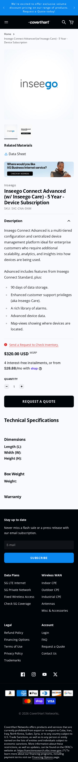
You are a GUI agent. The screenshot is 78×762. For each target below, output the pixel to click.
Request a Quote (53, 646)
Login (45, 633)
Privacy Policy (13, 653)
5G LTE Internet (15, 583)
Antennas (48, 604)
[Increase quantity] (21, 386)
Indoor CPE (49, 583)
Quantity (10, 379)
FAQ (44, 640)
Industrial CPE (51, 597)
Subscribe (38, 558)
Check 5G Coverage (17, 604)
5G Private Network (17, 590)
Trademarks (12, 660)
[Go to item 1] (10, 131)
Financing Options (17, 640)
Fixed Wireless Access (19, 597)
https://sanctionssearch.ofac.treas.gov (39, 750)
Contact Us (49, 653)
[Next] (74, 7)
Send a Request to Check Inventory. (34, 345)
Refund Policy (13, 633)
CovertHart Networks (44, 713)
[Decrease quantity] (6, 386)
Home (7, 34)
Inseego (10, 185)
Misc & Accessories (55, 610)
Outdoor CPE (50, 590)
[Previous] (3, 7)
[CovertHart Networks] (39, 22)
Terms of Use (13, 646)
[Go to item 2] (25, 131)
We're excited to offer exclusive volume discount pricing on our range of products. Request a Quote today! (39, 7)
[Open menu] (6, 22)
